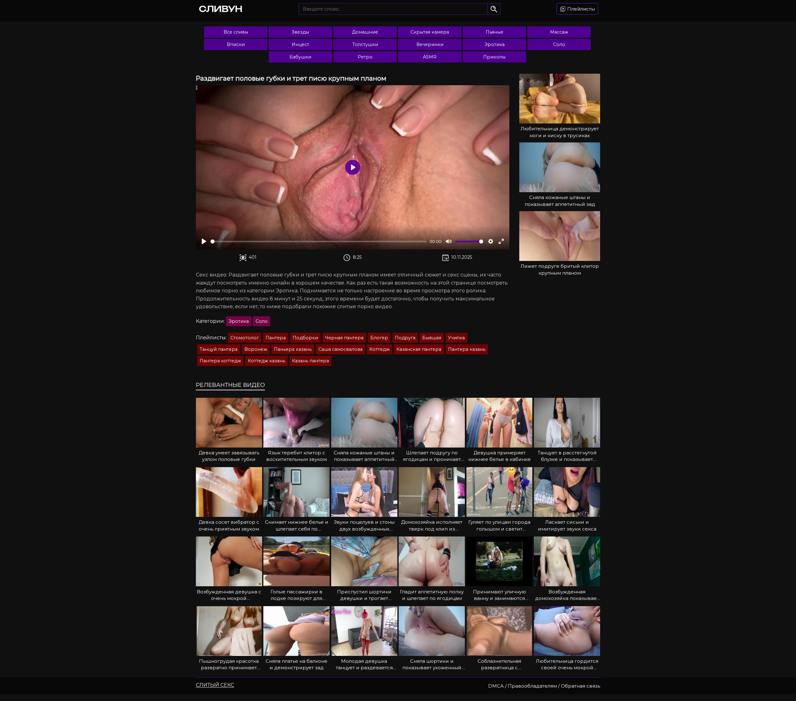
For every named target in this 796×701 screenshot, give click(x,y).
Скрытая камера (429, 32)
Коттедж (379, 349)
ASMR (430, 57)
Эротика (494, 44)
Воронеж (255, 349)
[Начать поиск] (494, 9)
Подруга (405, 338)
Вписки (236, 44)
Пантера (276, 338)
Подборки (305, 338)
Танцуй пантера (219, 349)
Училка (456, 338)
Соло (559, 44)
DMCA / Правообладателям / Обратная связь (544, 686)
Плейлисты (580, 9)
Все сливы (236, 32)
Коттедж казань (266, 361)
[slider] (319, 241)
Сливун (221, 9)
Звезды (300, 32)
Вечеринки (429, 44)
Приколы (494, 57)
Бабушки (300, 57)
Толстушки (365, 44)
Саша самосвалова (340, 349)
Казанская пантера (418, 349)
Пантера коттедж (220, 361)
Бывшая (431, 338)
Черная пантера (344, 338)
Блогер (379, 338)
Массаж (559, 32)
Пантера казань (466, 349)
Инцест (300, 44)
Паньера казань (293, 349)
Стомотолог (244, 338)
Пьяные (494, 32)
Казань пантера (310, 361)
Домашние (365, 32)
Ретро (365, 57)
